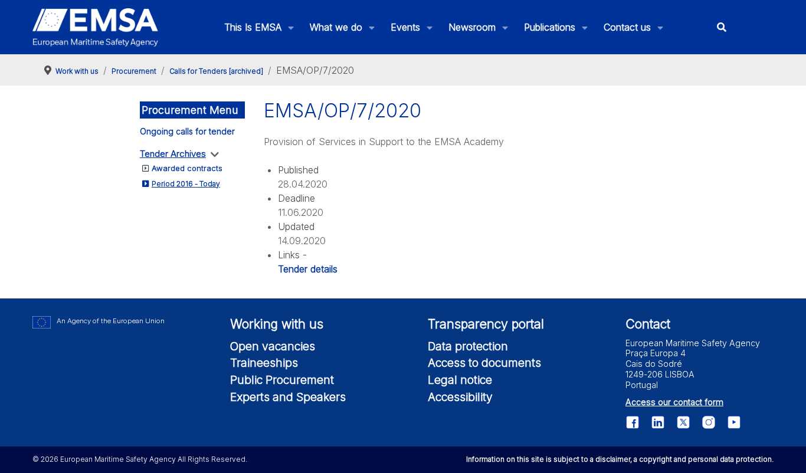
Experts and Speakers (288, 397)
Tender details (308, 269)
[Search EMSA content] (721, 27)
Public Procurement (282, 380)
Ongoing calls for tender (187, 131)
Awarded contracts (187, 168)
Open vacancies (272, 346)
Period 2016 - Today (186, 183)
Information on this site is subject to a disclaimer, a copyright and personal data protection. (620, 459)
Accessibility (460, 397)
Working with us (276, 323)
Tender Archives (173, 153)
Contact (647, 323)
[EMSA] (95, 27)
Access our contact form (674, 402)
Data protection (468, 346)
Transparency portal (486, 323)
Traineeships (264, 363)
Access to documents (484, 363)
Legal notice (460, 380)
